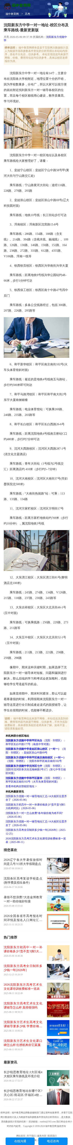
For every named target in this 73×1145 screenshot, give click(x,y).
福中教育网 (12, 14)
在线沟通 (20, 1141)
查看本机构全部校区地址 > (21, 786)
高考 (27, 14)
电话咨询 (53, 1141)
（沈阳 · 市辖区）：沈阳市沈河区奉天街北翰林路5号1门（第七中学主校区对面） (36, 770)
